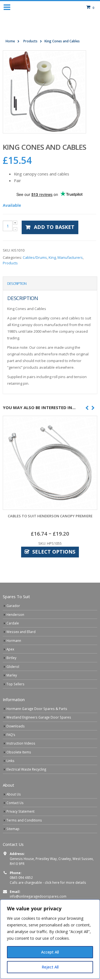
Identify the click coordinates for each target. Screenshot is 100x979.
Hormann (13, 640)
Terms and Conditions (24, 820)
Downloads (15, 726)
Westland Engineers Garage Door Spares (38, 717)
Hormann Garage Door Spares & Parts (36, 708)
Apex (10, 649)
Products (10, 262)
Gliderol (12, 666)
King (52, 257)
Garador (13, 605)
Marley (11, 675)
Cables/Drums (35, 257)
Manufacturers (70, 257)
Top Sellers (15, 684)
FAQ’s (10, 734)
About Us (13, 794)
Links (10, 760)
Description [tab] (16, 283)
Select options (53, 551)
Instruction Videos (20, 743)
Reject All (50, 967)
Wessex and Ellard (21, 631)
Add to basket (54, 227)
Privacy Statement (20, 811)
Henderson (15, 614)
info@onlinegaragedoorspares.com (38, 896)
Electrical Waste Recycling (26, 769)
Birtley (11, 657)
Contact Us (15, 802)
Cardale (12, 623)
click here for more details (65, 882)
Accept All (50, 952)
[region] (50, 939)
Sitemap (12, 828)
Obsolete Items (18, 752)
